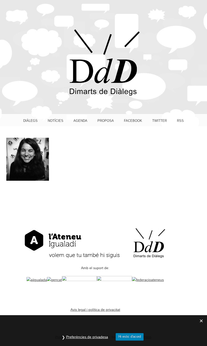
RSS (180, 121)
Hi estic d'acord (129, 336)
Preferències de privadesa (87, 337)
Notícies (55, 121)
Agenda (80, 121)
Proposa (105, 121)
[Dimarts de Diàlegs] (103, 95)
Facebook (133, 121)
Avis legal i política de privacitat (95, 310)
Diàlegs (30, 121)
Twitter (159, 121)
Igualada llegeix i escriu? (27, 159)
